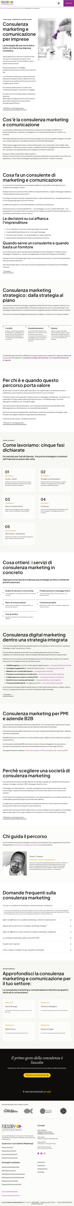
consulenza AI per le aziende (53, 683)
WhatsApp (44, 1132)
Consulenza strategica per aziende (14, 8)
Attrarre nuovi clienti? (7, 1147)
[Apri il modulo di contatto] (59, 3)
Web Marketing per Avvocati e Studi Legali (13, 1174)
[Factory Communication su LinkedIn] (38, 1153)
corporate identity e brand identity (48, 680)
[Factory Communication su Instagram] (45, 1153)
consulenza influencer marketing (51, 677)
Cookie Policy (41, 1165)
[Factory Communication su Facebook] (42, 1153)
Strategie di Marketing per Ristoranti (11, 1184)
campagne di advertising (55, 668)
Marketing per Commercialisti (10, 1181)
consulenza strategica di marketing (27, 845)
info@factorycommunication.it (46, 1133)
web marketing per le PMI (34, 750)
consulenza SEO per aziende (61, 665)
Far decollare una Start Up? (9, 1151)
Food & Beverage (11, 1007)
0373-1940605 (41, 1130)
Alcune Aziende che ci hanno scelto (15, 1104)
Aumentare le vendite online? (9, 1154)
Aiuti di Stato (40, 1172)
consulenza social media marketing (51, 674)
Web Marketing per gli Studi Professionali (13, 1177)
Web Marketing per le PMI (9, 1170)
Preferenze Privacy (42, 1168)
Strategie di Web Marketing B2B (10, 1167)
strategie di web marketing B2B (56, 750)
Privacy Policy (41, 1162)
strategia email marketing (43, 671)
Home (2, 8)
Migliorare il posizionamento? (10, 1157)
